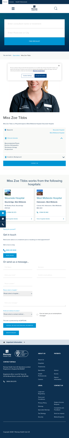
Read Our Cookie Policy (38, 71)
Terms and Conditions (41, 398)
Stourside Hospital (58, 130)
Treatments (41, 367)
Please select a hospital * (10, 290)
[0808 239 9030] (3, 224)
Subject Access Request (59, 403)
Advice (56, 370)
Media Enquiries (59, 417)
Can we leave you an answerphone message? (51, 315)
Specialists (16, 55)
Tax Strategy (42, 413)
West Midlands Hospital (57, 133)
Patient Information (57, 378)
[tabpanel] (34, 204)
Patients (5, 2)
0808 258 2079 (11, 381)
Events (56, 374)
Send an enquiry (59, 413)
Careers (11, 2)
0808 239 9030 (11, 250)
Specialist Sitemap (44, 410)
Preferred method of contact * (11, 311)
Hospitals (41, 363)
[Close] (59, 66)
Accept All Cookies (40, 75)
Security (40, 417)
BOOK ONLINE (10, 255)
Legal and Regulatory (41, 393)
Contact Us (34, 163)
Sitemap (40, 406)
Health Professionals (21, 2)
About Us (41, 360)
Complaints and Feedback (59, 409)
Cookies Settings (27, 75)
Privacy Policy (42, 403)
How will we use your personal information (19, 325)
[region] (34, 72)
